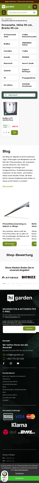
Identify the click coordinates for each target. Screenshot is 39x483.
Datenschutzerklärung (12, 317)
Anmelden (29, 328)
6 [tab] (30, 245)
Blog (4, 387)
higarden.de (10, 458)
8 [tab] (35, 283)
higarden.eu (10, 461)
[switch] (4, 480)
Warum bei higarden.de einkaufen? (14, 376)
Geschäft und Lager (9, 397)
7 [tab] (30, 283)
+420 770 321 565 (15, 359)
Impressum (6, 379)
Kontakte (5, 400)
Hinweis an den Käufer (10, 381)
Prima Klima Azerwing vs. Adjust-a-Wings (15, 225)
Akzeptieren (19, 478)
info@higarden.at (15, 355)
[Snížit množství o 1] (4, 132)
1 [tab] (8, 245)
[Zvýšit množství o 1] (8, 132)
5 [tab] (26, 245)
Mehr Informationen (21, 470)
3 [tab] (17, 245)
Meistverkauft (13, 95)
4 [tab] (21, 245)
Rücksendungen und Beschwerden (14, 389)
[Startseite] (2, 18)
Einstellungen (19, 473)
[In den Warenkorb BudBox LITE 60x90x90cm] (14, 132)
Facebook (6, 363)
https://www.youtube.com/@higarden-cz (19, 363)
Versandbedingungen (10, 384)
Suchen (34, 12)
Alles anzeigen (8, 186)
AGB (4, 392)
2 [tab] (13, 245)
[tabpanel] (16, 218)
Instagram (13, 363)
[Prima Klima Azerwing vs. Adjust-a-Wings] (16, 206)
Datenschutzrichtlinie (10, 395)
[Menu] (4, 12)
